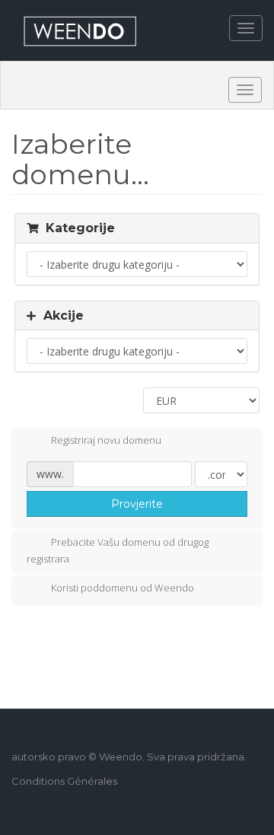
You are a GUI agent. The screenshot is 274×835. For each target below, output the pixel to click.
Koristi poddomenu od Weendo (122, 587)
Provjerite (137, 504)
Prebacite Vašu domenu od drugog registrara (118, 550)
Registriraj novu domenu (106, 440)
